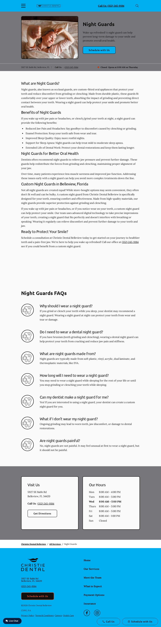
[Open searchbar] (137, 6)
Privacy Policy (27, 615)
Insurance (90, 603)
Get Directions (42, 513)
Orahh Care (68, 615)
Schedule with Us (99, 50)
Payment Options (94, 594)
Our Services (91, 568)
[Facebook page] (87, 613)
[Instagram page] (97, 613)
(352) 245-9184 (71, 67)
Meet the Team (92, 577)
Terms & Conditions (44, 615)
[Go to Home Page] (48, 5)
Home (87, 560)
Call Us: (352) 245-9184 (111, 5)
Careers (58, 615)
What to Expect (93, 586)
